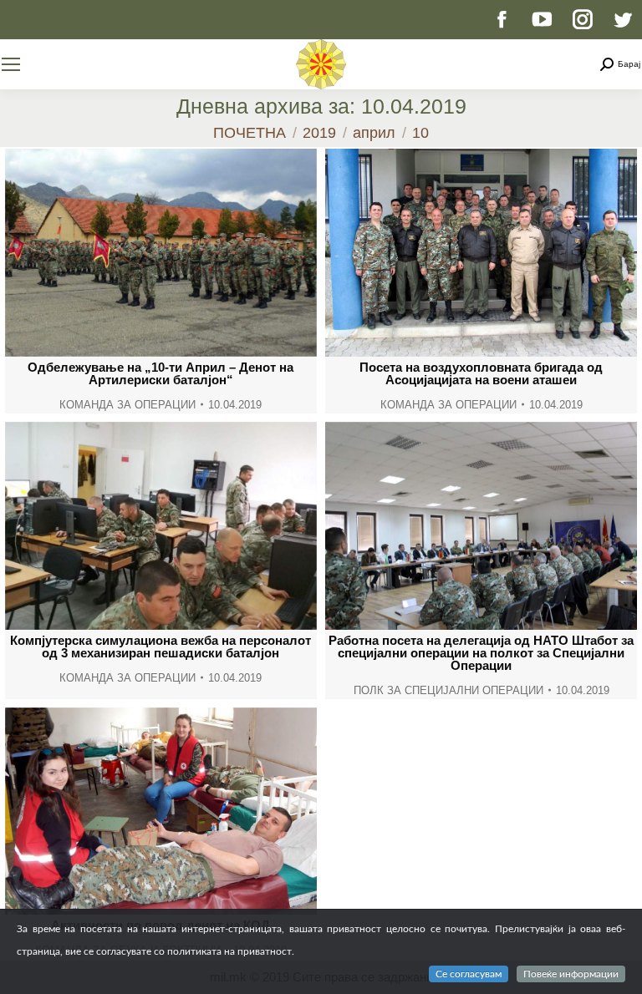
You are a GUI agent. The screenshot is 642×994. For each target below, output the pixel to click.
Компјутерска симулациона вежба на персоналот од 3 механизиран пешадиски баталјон (160, 646)
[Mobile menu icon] (11, 64)
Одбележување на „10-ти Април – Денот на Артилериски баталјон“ (160, 373)
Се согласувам (469, 974)
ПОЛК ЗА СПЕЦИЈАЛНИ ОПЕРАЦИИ (448, 690)
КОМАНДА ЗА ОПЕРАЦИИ (127, 404)
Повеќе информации (571, 974)
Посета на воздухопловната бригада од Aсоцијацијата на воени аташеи (481, 373)
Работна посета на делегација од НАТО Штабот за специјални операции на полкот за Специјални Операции (481, 652)
